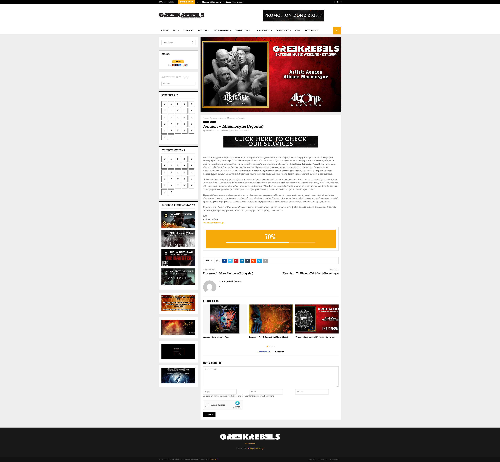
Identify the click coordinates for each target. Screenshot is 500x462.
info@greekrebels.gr (255, 448)
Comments (264, 351)
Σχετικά (312, 459)
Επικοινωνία (312, 30)
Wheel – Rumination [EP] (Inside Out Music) (315, 337)
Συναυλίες (188, 30)
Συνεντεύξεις (243, 30)
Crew (298, 30)
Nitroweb (214, 459)
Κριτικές (202, 30)
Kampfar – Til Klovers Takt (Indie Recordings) (311, 273)
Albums (206, 122)
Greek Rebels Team (212, 130)
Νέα (175, 30)
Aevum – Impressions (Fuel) (216, 337)
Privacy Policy (322, 459)
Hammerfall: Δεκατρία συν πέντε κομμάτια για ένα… (223, 2)
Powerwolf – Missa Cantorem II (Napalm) (228, 273)
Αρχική (164, 30)
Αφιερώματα (263, 30)
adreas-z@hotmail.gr (213, 222)
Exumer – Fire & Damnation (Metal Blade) (268, 337)
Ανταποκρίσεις (221, 30)
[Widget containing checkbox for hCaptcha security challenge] (222, 405)
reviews (279, 351)
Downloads (282, 30)
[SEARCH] (192, 42)
